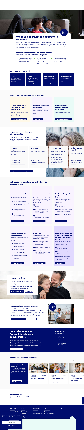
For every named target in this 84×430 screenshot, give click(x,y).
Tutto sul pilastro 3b (15, 162)
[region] (11, 420)
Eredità (72, 166)
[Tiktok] (24, 418)
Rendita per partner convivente (38, 166)
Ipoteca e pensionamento (56, 159)
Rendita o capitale (35, 160)
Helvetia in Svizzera (36, 411)
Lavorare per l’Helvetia (14, 411)
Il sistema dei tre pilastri (76, 160)
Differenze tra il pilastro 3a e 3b (18, 164)
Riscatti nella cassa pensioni (37, 159)
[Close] (21, 414)
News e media (35, 410)
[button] (19, 119)
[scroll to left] (74, 143)
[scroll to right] (77, 143)
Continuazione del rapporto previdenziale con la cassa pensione (57, 163)
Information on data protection (14, 420)
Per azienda (46, 411)
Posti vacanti (12, 410)
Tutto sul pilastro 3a (15, 160)
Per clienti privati (47, 410)
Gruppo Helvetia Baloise (37, 413)
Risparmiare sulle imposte (17, 166)
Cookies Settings (11, 425)
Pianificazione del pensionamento (58, 157)
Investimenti (73, 164)
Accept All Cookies (11, 422)
